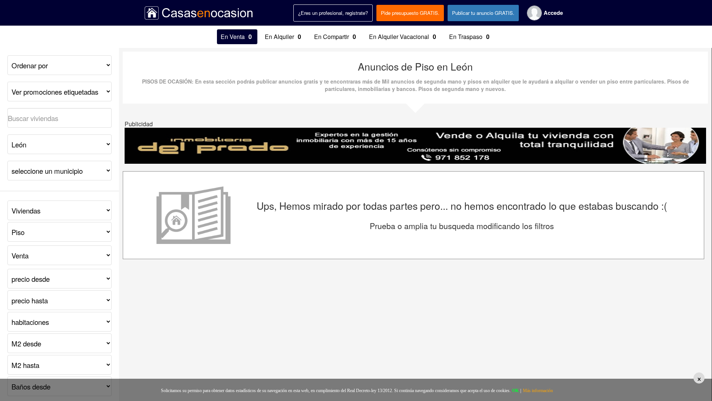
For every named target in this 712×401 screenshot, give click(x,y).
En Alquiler (283, 36)
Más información (538, 390)
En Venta (236, 36)
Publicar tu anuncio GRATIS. (483, 12)
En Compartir (335, 36)
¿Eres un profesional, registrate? (333, 12)
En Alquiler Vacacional (402, 36)
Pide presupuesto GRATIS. (410, 12)
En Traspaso (469, 36)
